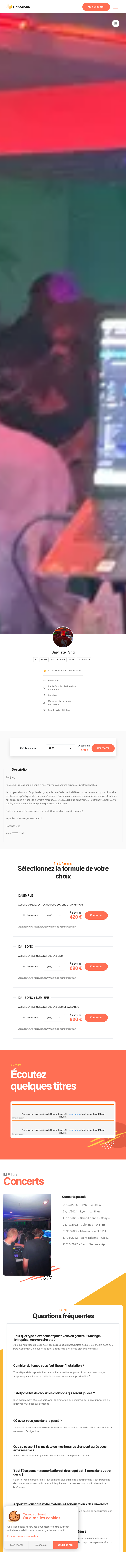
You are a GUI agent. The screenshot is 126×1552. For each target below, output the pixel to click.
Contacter (103, 748)
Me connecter (96, 6)
